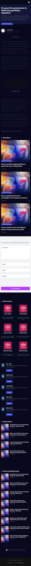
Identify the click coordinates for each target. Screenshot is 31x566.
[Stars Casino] (8, 312)
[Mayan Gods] (3, 411)
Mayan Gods (9, 408)
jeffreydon (10, 30)
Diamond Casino (7, 351)
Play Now (9, 370)
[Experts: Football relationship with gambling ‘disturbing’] (5, 516)
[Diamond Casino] (8, 349)
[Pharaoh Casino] (23, 349)
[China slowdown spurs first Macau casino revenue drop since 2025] (15, 214)
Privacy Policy (10, 562)
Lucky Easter (9, 386)
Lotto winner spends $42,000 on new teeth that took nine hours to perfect (20, 527)
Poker (17, 131)
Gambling (11, 131)
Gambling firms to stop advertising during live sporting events (19, 425)
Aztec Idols (9, 397)
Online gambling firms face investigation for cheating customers (14, 197)
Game (14, 131)
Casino (6, 131)
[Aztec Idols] (3, 400)
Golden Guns (9, 375)
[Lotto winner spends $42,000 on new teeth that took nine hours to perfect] (5, 533)
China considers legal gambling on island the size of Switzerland (13, 165)
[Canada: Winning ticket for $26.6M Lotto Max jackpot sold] (5, 448)
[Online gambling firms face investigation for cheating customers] (15, 183)
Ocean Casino (23, 314)
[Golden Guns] (3, 378)
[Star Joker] (3, 367)
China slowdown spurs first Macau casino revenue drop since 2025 (13, 228)
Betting (3, 131)
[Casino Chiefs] (7, 2)
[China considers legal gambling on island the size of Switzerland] (15, 151)
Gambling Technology (7, 23)
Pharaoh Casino (23, 351)
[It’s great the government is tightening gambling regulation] (5, 457)
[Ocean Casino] (23, 312)
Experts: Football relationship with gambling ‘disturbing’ (19, 510)
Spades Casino (8, 333)
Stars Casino (7, 314)
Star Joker (9, 364)
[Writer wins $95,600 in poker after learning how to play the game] (5, 440)
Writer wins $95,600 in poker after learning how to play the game (19, 434)
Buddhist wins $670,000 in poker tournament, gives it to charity (18, 518)
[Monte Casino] (23, 331)
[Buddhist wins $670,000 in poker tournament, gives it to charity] (5, 524)
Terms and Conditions (19, 562)
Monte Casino (23, 333)
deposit (2, 337)
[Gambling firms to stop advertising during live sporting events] (5, 431)
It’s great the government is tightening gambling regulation (18, 451)
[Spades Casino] (8, 331)
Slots (20, 131)
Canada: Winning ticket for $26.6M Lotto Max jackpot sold (19, 442)
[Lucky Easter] (3, 389)
